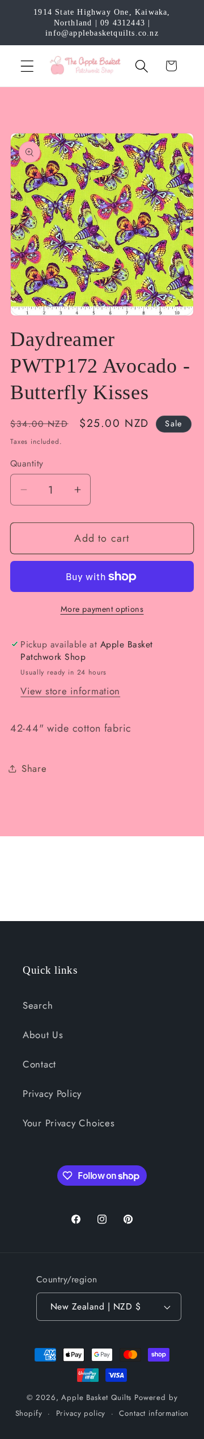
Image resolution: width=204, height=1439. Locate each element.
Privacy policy (81, 1413)
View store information (70, 691)
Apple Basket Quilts (96, 1397)
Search (38, 1005)
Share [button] (34, 768)
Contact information (154, 1413)
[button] (27, 66)
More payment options (102, 609)
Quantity (27, 463)
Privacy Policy (52, 1093)
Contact (39, 1064)
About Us (43, 1035)
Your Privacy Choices (68, 1123)
